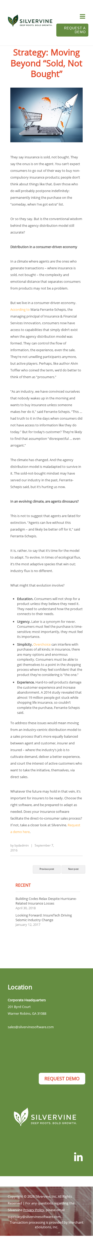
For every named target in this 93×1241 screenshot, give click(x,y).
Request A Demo (75, 30)
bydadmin (21, 845)
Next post (73, 869)
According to (20, 309)
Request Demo (62, 1078)
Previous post (47, 869)
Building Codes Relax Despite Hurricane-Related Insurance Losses (46, 901)
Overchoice (42, 644)
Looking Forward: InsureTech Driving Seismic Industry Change (44, 917)
